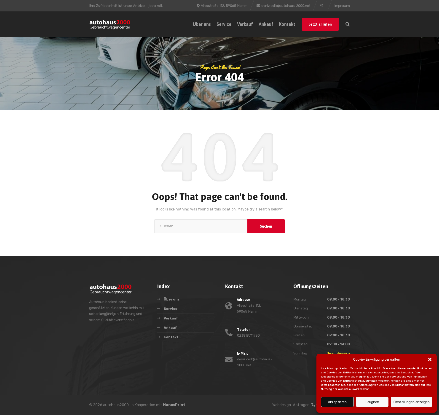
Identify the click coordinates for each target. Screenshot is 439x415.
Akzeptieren (337, 402)
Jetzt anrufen (320, 24)
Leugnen (372, 402)
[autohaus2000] (109, 24)
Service (224, 24)
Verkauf (245, 24)
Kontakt (287, 24)
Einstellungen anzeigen (411, 402)
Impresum (342, 6)
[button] (430, 359)
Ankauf (266, 24)
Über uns (202, 24)
